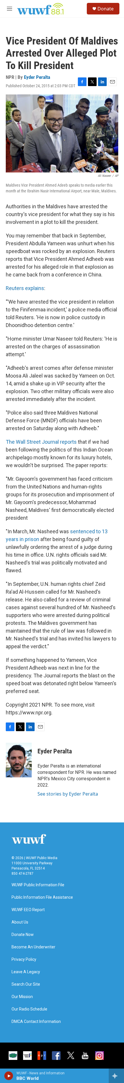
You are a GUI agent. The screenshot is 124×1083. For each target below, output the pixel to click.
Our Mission (22, 997)
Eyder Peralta (37, 77)
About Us (20, 922)
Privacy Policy (24, 959)
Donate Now (23, 934)
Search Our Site (26, 984)
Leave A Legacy (26, 972)
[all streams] (116, 1076)
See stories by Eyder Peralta (67, 794)
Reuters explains (25, 288)
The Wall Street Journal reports (41, 442)
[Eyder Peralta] (19, 760)
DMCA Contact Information (36, 1021)
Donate (105, 8)
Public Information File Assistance (42, 897)
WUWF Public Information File (38, 885)
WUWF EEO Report (28, 910)
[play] (8, 1076)
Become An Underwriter (33, 947)
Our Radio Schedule (29, 1009)
